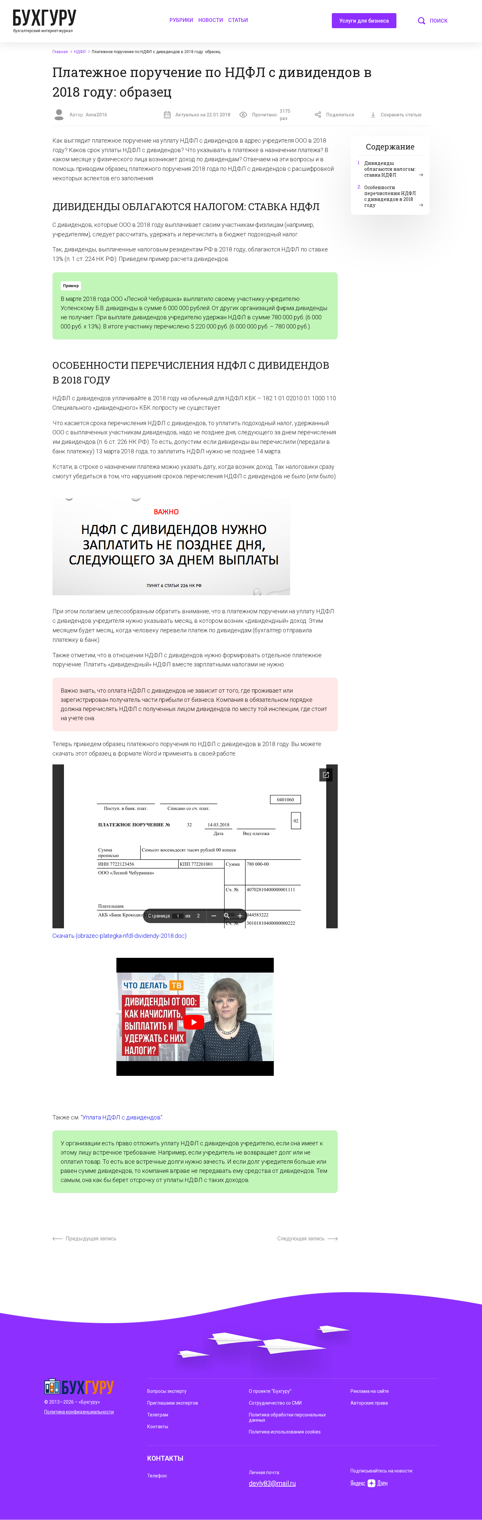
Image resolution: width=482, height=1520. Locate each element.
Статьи (238, 20)
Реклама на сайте (370, 1391)
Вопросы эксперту (167, 1391)
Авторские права (369, 1403)
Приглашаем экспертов (172, 1403)
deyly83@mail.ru (272, 1483)
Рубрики (181, 20)
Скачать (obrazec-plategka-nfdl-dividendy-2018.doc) (119, 935)
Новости (210, 20)
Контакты (157, 1426)
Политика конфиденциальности (79, 1411)
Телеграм (157, 1414)
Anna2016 (96, 114)
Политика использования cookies (285, 1431)
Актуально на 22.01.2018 (202, 114)
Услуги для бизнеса (364, 21)
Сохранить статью (401, 114)
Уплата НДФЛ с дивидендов (121, 1117)
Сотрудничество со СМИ (275, 1403)
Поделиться (340, 114)
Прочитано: (271, 115)
